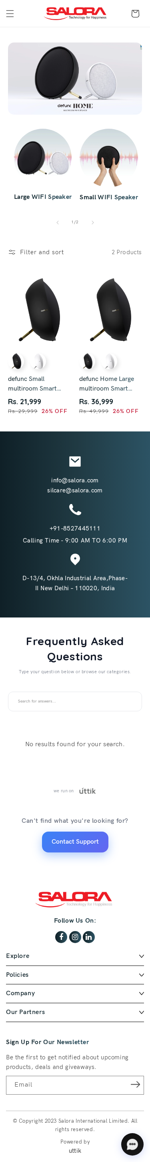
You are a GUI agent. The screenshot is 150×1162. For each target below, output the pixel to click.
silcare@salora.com (74, 490)
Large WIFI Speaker (43, 197)
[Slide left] (57, 222)
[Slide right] (93, 222)
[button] (10, 13)
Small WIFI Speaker (109, 197)
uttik (75, 1150)
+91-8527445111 (75, 528)
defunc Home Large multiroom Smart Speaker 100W (106, 384)
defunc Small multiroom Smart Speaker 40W (32, 384)
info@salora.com (75, 480)
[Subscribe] (135, 1084)
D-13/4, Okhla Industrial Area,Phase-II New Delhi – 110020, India (75, 583)
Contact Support (75, 842)
